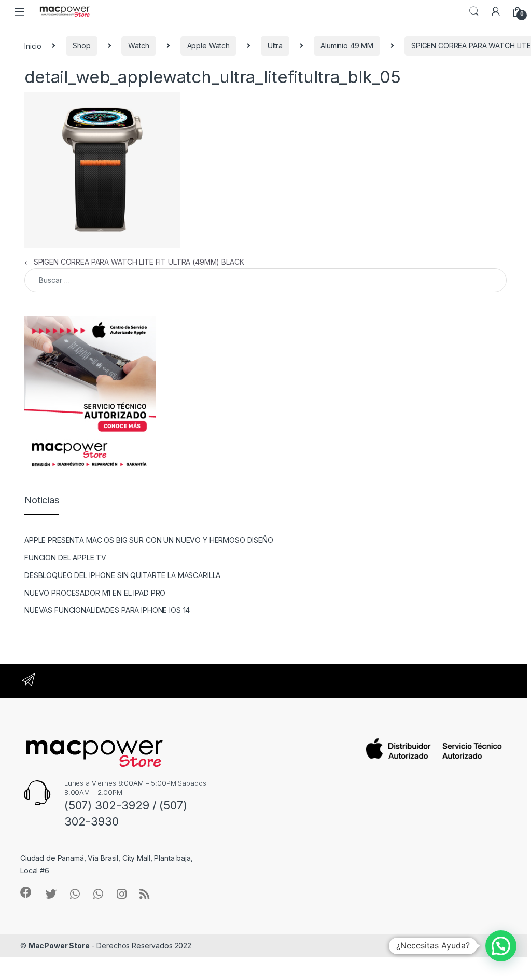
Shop (81, 45)
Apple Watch (208, 45)
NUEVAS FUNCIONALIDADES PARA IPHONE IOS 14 (107, 610)
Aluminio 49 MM (346, 45)
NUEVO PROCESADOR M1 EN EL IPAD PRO (94, 592)
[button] (500, 945)
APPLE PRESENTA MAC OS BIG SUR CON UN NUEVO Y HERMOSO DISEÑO (148, 539)
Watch (138, 45)
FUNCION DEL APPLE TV (65, 557)
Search (474, 11)
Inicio (32, 45)
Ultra (275, 45)
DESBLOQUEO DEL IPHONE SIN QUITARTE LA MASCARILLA (122, 575)
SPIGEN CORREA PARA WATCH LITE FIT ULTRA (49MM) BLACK (134, 261)
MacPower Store (59, 945)
